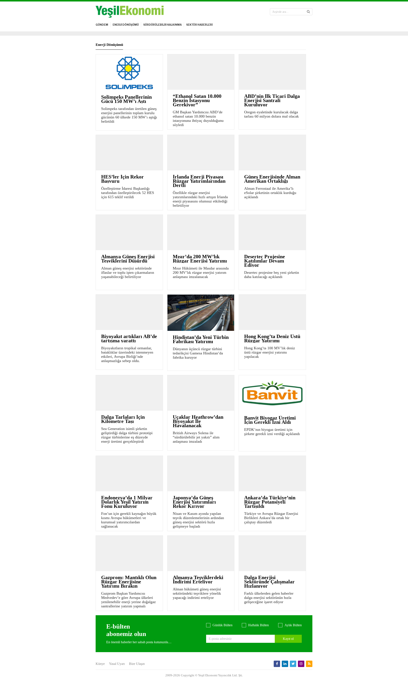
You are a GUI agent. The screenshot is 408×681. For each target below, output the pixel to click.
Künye (100, 664)
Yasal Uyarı (117, 664)
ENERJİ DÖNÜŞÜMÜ (126, 24)
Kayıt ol (288, 638)
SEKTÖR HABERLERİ (199, 24)
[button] (308, 11)
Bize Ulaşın (137, 664)
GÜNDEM (102, 24)
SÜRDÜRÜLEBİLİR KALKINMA (162, 24)
